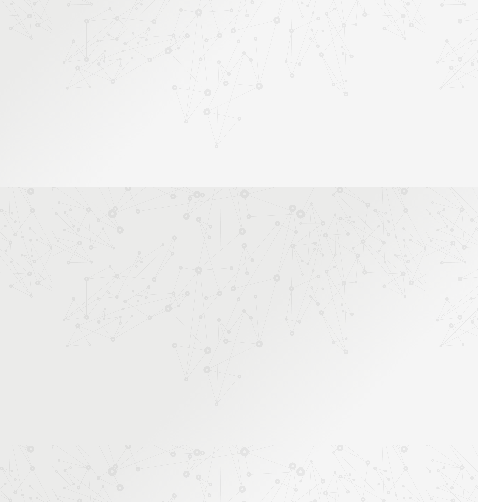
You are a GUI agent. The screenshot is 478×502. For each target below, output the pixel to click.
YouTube (303, 462)
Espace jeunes (277, 44)
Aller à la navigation (295, 19)
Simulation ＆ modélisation (300, 64)
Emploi (280, 8)
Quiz (159, 95)
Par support (217, 57)
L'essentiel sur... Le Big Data (218, 275)
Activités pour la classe (246, 48)
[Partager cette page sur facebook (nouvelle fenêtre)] (258, 96)
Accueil (171, 57)
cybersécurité (287, 291)
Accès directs (296, 8)
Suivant (319, 437)
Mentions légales (161, 462)
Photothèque (256, 44)
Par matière (162, 65)
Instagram (299, 462)
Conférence (213, 64)
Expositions (163, 140)
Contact (295, 44)
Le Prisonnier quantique (343, 44)
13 (289, 437)
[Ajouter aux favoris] (222, 94)
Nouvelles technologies (234, 64)
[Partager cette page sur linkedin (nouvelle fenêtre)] (267, 104)
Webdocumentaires (167, 101)
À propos (172, 8)
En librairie (162, 146)
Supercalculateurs (274, 64)
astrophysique (268, 291)
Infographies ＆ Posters (170, 134)
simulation (303, 291)
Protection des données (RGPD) (195, 462)
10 (269, 437)
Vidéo (200, 64)
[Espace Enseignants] (188, 33)
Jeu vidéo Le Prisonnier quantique (169, 109)
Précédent (206, 437)
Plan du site (263, 462)
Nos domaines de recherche (199, 8)
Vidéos (160, 89)
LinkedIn (307, 462)
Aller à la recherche (317, 19)
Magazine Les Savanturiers (172, 129)
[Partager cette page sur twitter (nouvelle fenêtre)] (220, 104)
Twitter (295, 462)
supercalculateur (213, 295)
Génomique (222, 291)
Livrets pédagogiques (168, 123)
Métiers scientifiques (283, 48)
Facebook (290, 462)
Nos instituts (245, 8)
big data (230, 295)
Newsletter (310, 48)
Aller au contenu (276, 19)
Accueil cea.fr (312, 44)
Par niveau (162, 71)
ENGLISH (322, 8)
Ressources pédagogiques (206, 48)
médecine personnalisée (244, 291)
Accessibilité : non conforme (235, 462)
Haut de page (452, 433)
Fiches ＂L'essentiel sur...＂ (172, 117)
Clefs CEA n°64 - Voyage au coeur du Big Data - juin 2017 (234, 271)
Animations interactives (169, 83)
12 (282, 437)
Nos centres (264, 8)
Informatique (256, 64)
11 (276, 437)
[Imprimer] (203, 94)
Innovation (227, 8)
